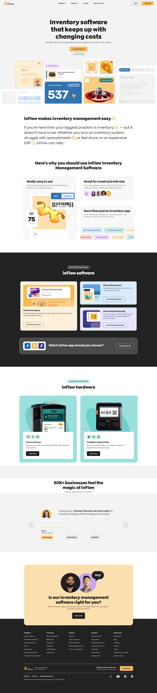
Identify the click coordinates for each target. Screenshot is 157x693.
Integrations (28, 649)
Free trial (148, 3)
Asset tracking (51, 649)
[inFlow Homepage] (9, 4)
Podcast (116, 646)
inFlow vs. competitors (76, 649)
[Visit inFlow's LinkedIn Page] (132, 677)
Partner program (74, 639)
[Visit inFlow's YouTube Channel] (118, 677)
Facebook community (121, 652)
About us (72, 636)
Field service (50, 652)
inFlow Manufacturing (31, 639)
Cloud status (95, 652)
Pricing (85, 3)
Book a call (78, 615)
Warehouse (50, 642)
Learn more (32, 453)
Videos (116, 649)
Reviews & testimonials (76, 646)
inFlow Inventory (29, 636)
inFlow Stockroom (30, 642)
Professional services (98, 642)
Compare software (125, 346)
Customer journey (97, 646)
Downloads (117, 636)
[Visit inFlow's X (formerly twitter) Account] (111, 677)
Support (74, 3)
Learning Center (96, 636)
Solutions (61, 3)
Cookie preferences (46, 676)
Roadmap (94, 649)
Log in (136, 3)
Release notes (95, 655)
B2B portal (49, 639)
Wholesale (49, 646)
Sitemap (26, 676)
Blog (115, 639)
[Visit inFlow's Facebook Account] (125, 677)
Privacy (34, 676)
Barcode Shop (118, 655)
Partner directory (74, 642)
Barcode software (52, 636)
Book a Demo (99, 3)
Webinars (117, 642)
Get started (126, 668)
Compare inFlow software (32, 655)
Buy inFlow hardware (30, 652)
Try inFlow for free (78, 49)
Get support (95, 639)
